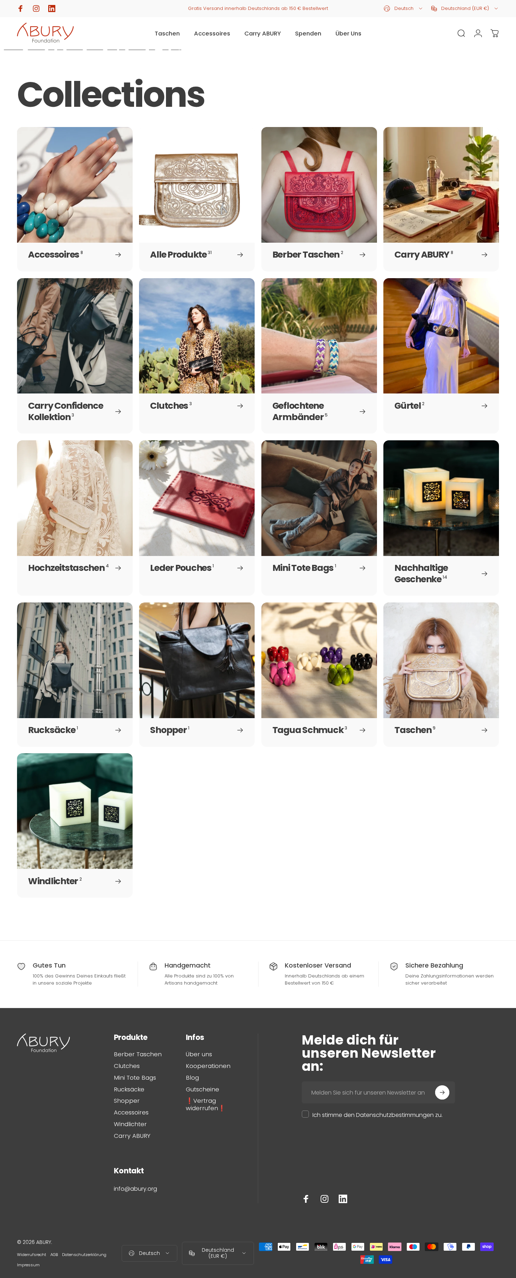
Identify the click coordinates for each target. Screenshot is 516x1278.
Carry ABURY (132, 1136)
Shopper (127, 1101)
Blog (192, 1078)
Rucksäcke (129, 1090)
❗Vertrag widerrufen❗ (206, 1104)
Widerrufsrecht (31, 1254)
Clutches (127, 1066)
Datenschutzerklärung (84, 1254)
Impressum (28, 1265)
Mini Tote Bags (135, 1078)
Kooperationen (208, 1066)
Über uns (199, 1054)
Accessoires (131, 1113)
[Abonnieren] (442, 1092)
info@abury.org (135, 1189)
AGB (54, 1254)
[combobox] (403, 8)
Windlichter (130, 1124)
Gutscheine (202, 1090)
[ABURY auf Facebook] (306, 1199)
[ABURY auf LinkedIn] (343, 1199)
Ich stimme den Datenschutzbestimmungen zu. (377, 1115)
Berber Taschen (138, 1054)
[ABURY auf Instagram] (324, 1199)
